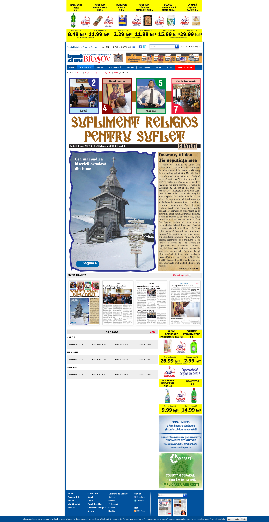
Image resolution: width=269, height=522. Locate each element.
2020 (116, 73)
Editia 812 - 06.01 (144, 374)
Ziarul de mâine (185, 67)
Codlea (111, 497)
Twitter (140, 500)
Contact (94, 47)
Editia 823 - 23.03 (76, 344)
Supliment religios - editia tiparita (98, 73)
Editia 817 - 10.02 (121, 359)
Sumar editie (85, 67)
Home (71, 67)
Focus (169, 67)
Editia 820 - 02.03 (144, 344)
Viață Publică (115, 67)
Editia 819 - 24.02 (76, 359)
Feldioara (112, 507)
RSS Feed (141, 511)
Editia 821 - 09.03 (121, 344)
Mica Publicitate (73, 47)
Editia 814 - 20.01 (99, 374)
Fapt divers (144, 67)
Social (100, 67)
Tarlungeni (113, 504)
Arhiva (85, 47)
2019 (152, 331)
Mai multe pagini (180, 275)
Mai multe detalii (217, 519)
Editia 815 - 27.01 (76, 374)
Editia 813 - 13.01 (121, 374)
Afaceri (130, 67)
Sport (158, 67)
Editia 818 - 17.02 (99, 359)
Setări (243, 519)
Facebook (141, 497)
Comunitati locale (118, 493)
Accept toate (233, 519)
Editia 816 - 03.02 (144, 359)
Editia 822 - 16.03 (99, 344)
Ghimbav (112, 500)
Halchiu (111, 511)
